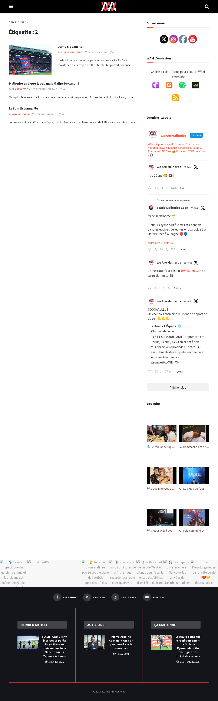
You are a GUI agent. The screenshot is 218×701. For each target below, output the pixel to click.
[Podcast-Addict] (171, 86)
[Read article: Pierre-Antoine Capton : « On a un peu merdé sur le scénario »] (94, 642)
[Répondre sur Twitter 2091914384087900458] (150, 250)
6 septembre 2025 (189, 661)
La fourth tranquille (23, 108)
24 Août (195, 207)
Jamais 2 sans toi (70, 46)
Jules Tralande (72, 52)
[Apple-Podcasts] (158, 86)
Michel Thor (21, 114)
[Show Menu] (11, 6)
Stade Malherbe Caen (172, 208)
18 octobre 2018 (97, 52)
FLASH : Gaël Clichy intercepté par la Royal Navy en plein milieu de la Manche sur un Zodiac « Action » (54, 646)
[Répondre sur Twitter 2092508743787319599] (150, 188)
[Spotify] (184, 86)
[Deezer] (197, 86)
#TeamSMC (168, 243)
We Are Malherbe (169, 167)
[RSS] (177, 98)
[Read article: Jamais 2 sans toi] (30, 59)
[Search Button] (207, 6)
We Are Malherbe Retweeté (175, 200)
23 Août (188, 262)
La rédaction (21, 89)
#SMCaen (154, 243)
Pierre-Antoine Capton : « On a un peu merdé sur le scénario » (121, 642)
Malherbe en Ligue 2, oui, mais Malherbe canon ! (44, 83)
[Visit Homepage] (108, 6)
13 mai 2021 (122, 653)
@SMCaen (188, 271)
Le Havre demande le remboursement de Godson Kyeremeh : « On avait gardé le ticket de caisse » (188, 646)
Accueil (13, 21)
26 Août (188, 167)
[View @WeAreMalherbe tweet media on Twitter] (171, 175)
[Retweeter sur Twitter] (158, 200)
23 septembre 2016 (46, 89)
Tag (22, 21)
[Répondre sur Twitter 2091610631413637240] (150, 288)
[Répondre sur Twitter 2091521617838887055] (150, 372)
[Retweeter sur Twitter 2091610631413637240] (158, 288)
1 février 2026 (56, 661)
